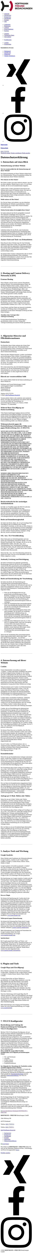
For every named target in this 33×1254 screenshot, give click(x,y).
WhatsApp (7, 54)
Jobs (5, 21)
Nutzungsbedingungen (17, 1074)
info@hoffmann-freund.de (12, 395)
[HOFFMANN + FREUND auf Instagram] (18, 141)
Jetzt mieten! (7, 37)
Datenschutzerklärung (12, 1075)
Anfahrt (6, 42)
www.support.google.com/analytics (10, 950)
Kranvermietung (8, 29)
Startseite (6, 13)
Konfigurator (7, 40)
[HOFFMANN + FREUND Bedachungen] (16, 11)
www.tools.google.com (13, 915)
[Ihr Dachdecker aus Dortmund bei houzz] (5, 1144)
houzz (17, 1150)
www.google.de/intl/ (6, 1008)
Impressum (7, 1139)
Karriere (6, 30)
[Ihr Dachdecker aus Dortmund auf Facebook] (18, 113)
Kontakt (6, 20)
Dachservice (7, 15)
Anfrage (6, 27)
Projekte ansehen (5, 1153)
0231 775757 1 (10, 1127)
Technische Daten (9, 35)
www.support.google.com (8, 935)
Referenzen (7, 26)
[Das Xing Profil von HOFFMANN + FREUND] (18, 85)
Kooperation (7, 44)
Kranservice (7, 17)
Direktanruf (7, 51)
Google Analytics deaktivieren (20, 927)
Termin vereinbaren (9, 56)
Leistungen (7, 24)
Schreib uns (7, 52)
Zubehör (6, 33)
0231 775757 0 (10, 1124)
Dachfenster (7, 18)
